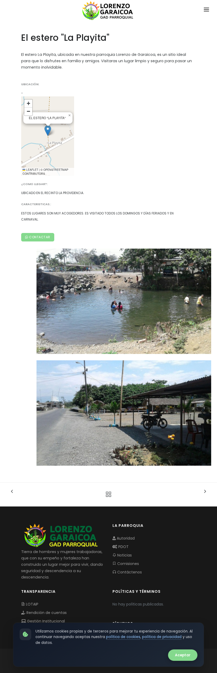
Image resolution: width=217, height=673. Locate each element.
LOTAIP (31, 604)
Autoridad (125, 538)
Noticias (124, 555)
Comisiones (127, 563)
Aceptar (183, 655)
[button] (47, 130)
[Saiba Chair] (124, 301)
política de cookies (123, 636)
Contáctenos (129, 572)
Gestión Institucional (45, 621)
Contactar (39, 237)
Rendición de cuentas (46, 612)
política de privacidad (162, 636)
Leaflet (31, 170)
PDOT (123, 546)
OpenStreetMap (55, 170)
